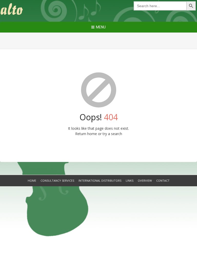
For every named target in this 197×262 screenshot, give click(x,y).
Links (129, 180)
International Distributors (99, 180)
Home (32, 180)
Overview (145, 180)
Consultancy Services (57, 180)
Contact (163, 180)
